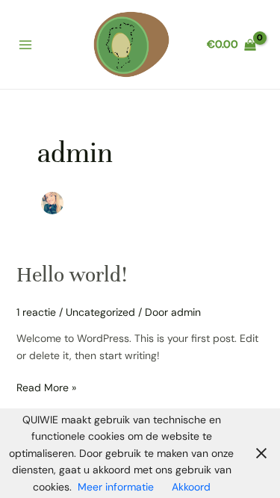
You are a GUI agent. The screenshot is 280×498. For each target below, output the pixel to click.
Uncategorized (100, 312)
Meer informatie (116, 487)
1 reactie (36, 312)
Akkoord (191, 487)
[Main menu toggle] (25, 45)
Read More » (46, 386)
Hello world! (71, 274)
